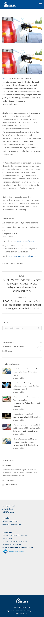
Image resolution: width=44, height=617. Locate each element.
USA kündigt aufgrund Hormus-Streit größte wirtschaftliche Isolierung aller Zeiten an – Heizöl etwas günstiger (26, 428)
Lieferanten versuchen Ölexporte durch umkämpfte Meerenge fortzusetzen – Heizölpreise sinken (25, 442)
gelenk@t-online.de (14, 524)
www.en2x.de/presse (25, 241)
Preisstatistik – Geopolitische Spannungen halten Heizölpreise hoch (27, 415)
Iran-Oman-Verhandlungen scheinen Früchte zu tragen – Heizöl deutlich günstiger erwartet (26, 386)
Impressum (10, 611)
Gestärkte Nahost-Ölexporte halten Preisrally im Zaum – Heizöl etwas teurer (26, 372)
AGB (27, 614)
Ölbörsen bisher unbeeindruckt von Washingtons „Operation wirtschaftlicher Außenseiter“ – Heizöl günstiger (26, 401)
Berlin (4, 79)
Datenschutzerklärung (23, 611)
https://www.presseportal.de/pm (22, 256)
